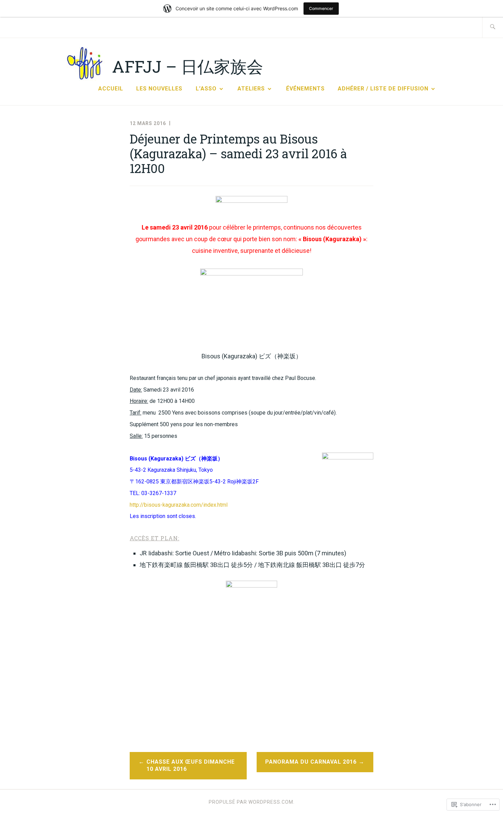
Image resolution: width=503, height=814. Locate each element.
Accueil (110, 88)
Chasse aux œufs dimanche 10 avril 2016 (190, 765)
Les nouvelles (159, 88)
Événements (305, 88)
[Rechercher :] (492, 27)
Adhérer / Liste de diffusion (383, 88)
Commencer (321, 8)
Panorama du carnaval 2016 (311, 761)
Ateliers (251, 88)
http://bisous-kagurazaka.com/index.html (179, 505)
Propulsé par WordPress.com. (252, 802)
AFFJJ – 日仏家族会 (187, 66)
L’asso (206, 88)
